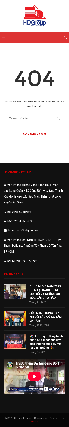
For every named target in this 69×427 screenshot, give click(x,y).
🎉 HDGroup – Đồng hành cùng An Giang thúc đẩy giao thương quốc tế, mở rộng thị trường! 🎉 (46, 341)
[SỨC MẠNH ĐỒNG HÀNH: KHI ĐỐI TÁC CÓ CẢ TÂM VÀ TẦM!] (15, 318)
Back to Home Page (34, 134)
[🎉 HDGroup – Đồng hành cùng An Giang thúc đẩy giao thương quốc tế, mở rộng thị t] (15, 341)
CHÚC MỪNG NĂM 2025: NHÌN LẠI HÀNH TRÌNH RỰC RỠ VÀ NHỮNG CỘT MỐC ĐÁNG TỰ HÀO (45, 292)
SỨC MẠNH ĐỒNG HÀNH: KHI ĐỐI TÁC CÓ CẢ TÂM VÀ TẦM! (45, 316)
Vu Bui (34, 421)
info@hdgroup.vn (27, 230)
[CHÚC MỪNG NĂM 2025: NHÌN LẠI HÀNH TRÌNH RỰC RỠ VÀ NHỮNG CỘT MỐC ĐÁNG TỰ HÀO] (15, 291)
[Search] (65, 37)
